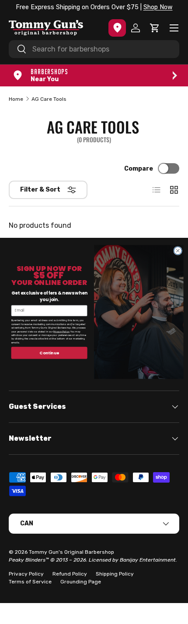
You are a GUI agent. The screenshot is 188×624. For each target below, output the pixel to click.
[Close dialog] (178, 251)
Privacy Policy (61, 331)
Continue (49, 353)
